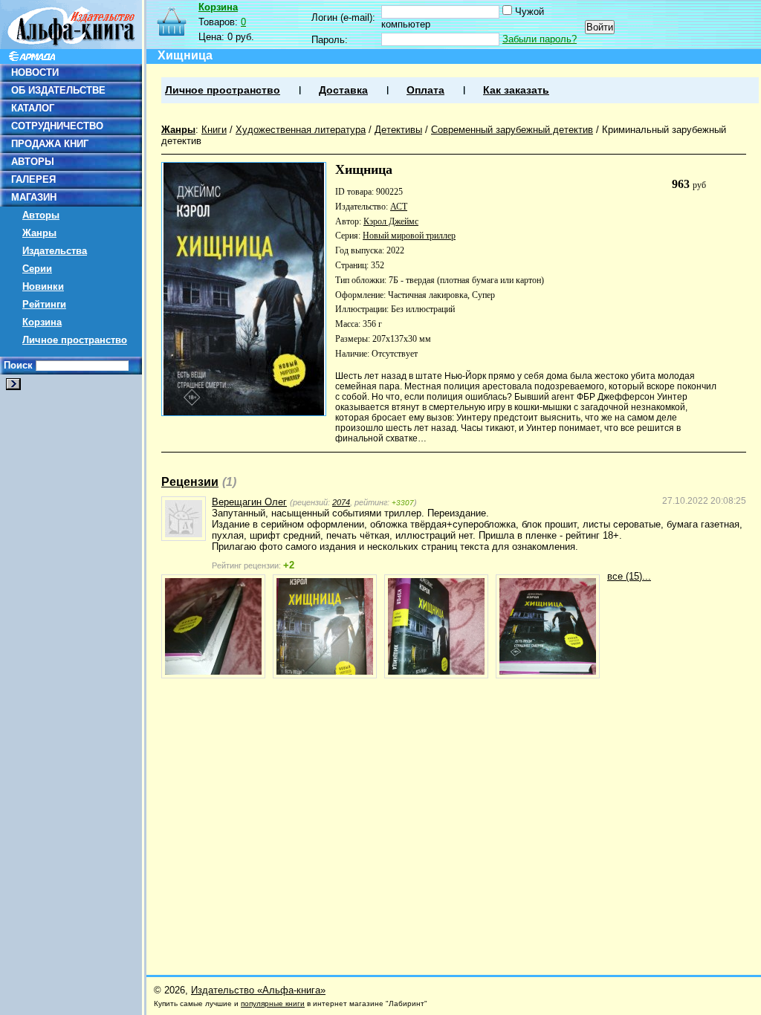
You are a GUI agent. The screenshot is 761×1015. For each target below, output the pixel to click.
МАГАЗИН (33, 197)
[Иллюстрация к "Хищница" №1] (213, 626)
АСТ (398, 206)
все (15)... (629, 576)
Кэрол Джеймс (390, 221)
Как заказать (516, 90)
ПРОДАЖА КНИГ (49, 143)
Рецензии (189, 482)
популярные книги (273, 1003)
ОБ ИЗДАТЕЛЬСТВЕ (58, 90)
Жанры (39, 233)
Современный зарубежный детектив (512, 129)
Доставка (343, 90)
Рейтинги (44, 304)
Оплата (425, 90)
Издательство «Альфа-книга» (258, 990)
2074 (341, 502)
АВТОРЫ (32, 161)
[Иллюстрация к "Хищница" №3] (436, 626)
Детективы (398, 129)
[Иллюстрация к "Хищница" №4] (547, 626)
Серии (37, 268)
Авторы (40, 215)
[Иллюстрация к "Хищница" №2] (324, 626)
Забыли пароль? (539, 39)
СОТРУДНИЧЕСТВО (57, 126)
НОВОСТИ (35, 72)
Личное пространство (74, 340)
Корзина (42, 322)
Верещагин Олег (249, 501)
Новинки (43, 286)
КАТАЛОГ (32, 108)
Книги (214, 129)
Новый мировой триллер (409, 235)
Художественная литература (301, 129)
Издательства (54, 250)
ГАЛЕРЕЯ (33, 179)
